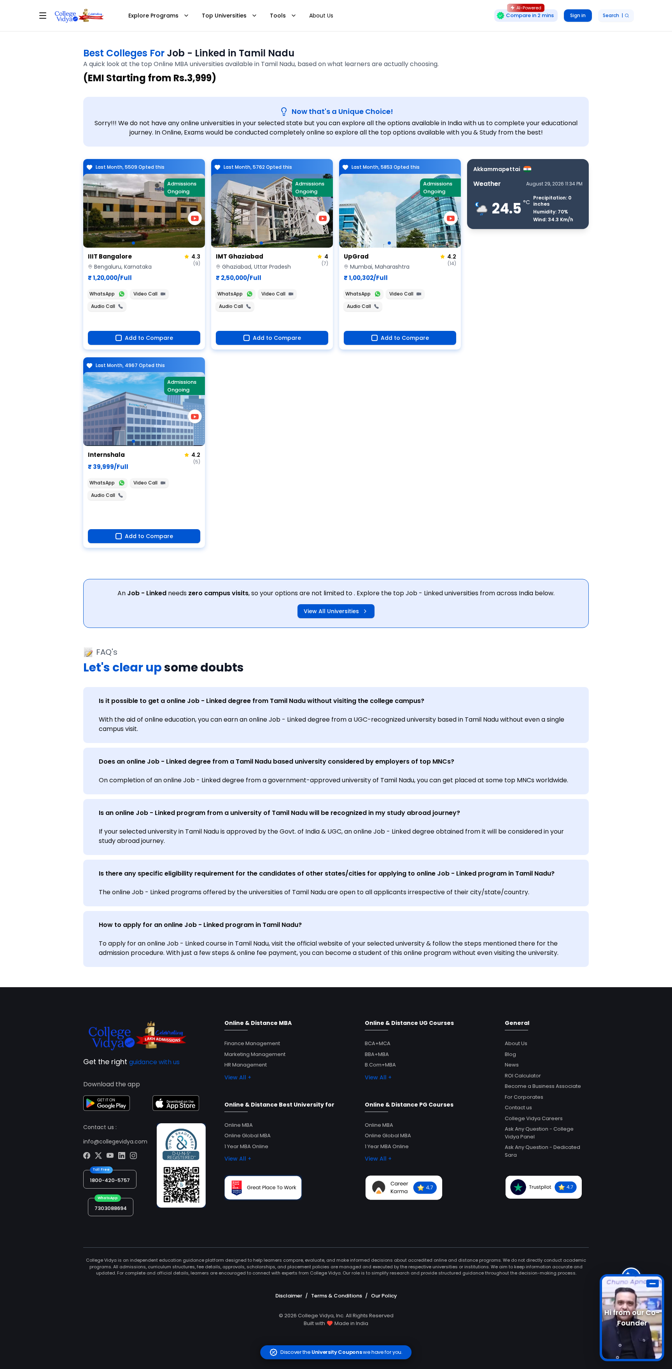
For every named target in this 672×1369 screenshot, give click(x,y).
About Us (321, 15)
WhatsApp (102, 293)
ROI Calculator (523, 1075)
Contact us (518, 1107)
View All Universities (331, 611)
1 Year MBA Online (246, 1146)
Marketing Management (254, 1054)
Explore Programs (153, 15)
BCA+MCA (377, 1043)
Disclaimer (288, 1295)
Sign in (578, 15)
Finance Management (252, 1043)
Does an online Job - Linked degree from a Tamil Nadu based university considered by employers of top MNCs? (276, 761)
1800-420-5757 (110, 1180)
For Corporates (524, 1097)
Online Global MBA (247, 1135)
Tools (278, 15)
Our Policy (384, 1295)
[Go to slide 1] (133, 243)
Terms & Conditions (336, 1295)
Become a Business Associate (543, 1086)
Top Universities (224, 15)
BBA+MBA (377, 1054)
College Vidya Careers (534, 1118)
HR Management (245, 1064)
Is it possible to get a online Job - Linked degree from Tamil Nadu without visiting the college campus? (261, 700)
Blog (510, 1054)
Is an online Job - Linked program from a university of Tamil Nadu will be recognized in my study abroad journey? (279, 812)
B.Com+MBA (380, 1064)
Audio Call (103, 306)
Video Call (145, 293)
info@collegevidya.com (115, 1141)
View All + (237, 1077)
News (512, 1064)
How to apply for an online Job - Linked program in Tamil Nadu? (200, 924)
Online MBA (238, 1125)
